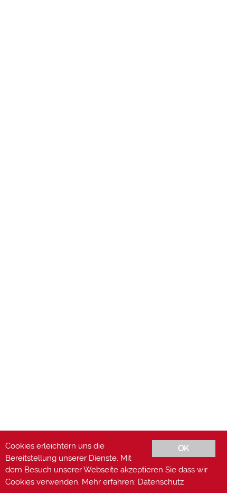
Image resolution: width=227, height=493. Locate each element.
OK (183, 448)
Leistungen (81, 411)
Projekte (125, 411)
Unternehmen (85, 422)
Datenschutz (161, 482)
